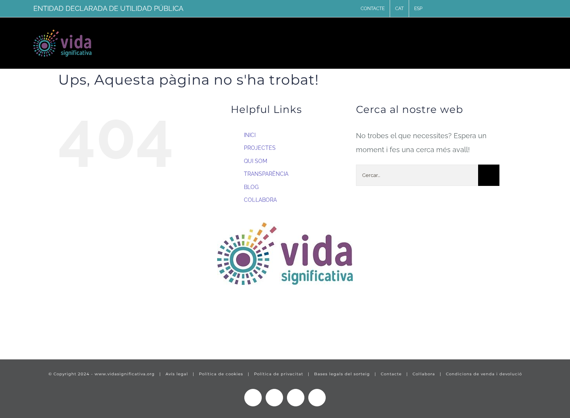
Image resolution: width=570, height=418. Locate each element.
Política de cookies (221, 373)
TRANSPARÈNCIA (266, 174)
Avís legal (177, 373)
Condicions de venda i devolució (484, 373)
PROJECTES (260, 148)
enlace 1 (25, 330)
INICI (250, 135)
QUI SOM (255, 161)
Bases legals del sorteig (342, 373)
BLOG (251, 187)
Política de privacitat (278, 373)
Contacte (391, 373)
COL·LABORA (260, 200)
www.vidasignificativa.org (125, 373)
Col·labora (424, 373)
